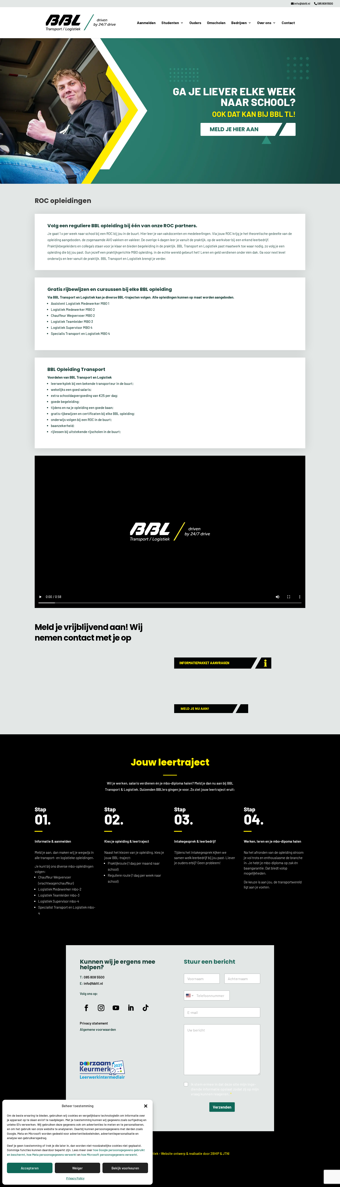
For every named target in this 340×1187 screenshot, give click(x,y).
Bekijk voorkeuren (125, 1168)
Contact (288, 23)
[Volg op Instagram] (101, 1007)
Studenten (170, 23)
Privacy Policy (75, 1178)
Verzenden (222, 1107)
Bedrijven (239, 23)
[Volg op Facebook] (86, 1007)
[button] (145, 1106)
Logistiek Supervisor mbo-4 (58, 901)
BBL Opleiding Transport (76, 369)
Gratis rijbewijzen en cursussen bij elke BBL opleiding (109, 289)
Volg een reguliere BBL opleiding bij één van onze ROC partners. (122, 225)
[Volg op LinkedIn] (130, 1007)
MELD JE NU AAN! (195, 708)
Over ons (264, 23)
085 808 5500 (325, 3)
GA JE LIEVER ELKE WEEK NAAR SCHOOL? (234, 96)
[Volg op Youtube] (115, 1007)
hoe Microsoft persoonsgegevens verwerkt (109, 1154)
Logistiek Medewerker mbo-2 (59, 889)
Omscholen (216, 23)
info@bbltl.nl (302, 3)
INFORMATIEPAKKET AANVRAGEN (204, 663)
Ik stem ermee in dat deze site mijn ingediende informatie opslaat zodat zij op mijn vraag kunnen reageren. (225, 1089)
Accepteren (30, 1168)
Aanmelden (146, 23)
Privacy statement (94, 1023)
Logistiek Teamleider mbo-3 (59, 895)
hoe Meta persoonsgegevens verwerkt (52, 1154)
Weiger (77, 1168)
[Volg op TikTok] (145, 1007)
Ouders (195, 23)
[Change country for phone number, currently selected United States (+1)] (189, 995)
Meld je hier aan (234, 129)
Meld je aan (43, 852)
